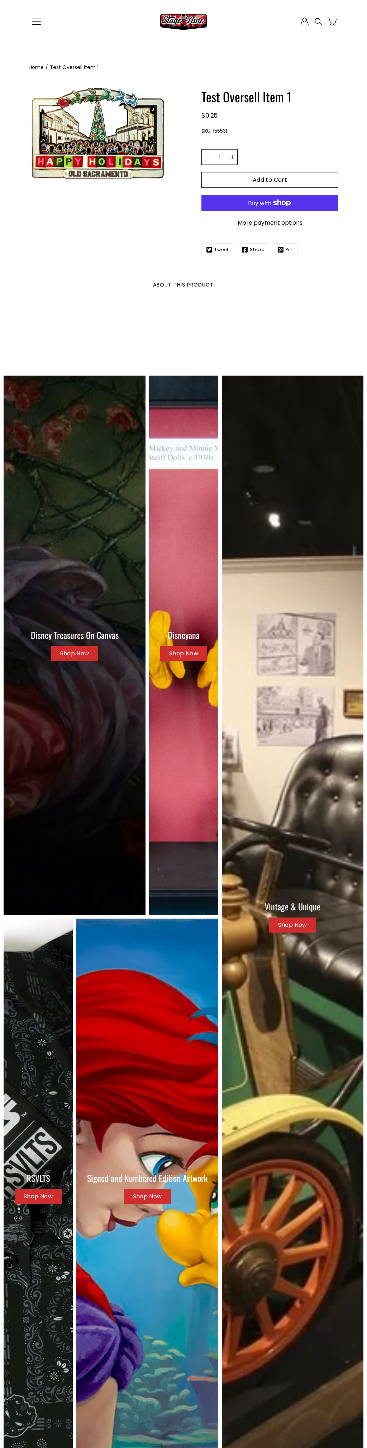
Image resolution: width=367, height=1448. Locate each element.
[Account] (304, 21)
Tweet (221, 249)
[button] (319, 21)
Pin (289, 249)
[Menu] (36, 21)
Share (257, 249)
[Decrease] (206, 157)
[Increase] (232, 157)
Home (36, 67)
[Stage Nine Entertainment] (183, 21)
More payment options (270, 223)
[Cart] (332, 21)
